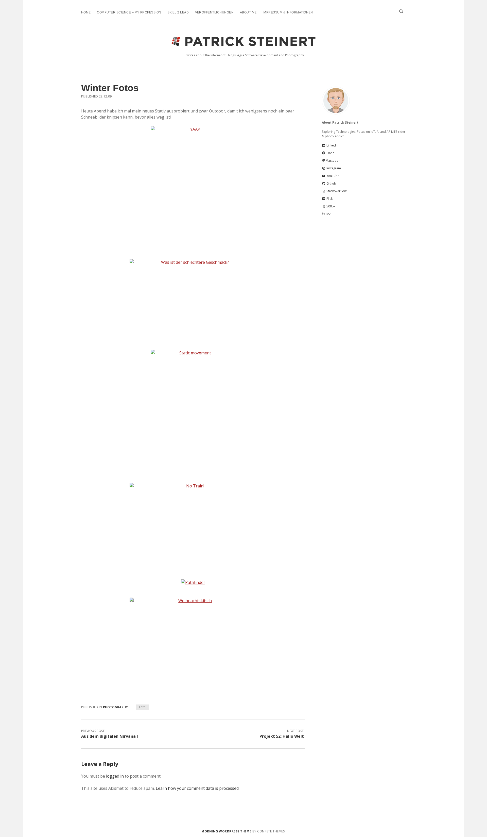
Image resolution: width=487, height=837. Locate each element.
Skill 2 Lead (178, 12)
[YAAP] (193, 189)
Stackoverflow (336, 191)
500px (330, 206)
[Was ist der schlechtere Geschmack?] (193, 301)
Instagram (333, 168)
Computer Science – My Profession (129, 12)
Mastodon (333, 160)
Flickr (330, 198)
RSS (328, 214)
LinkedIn (332, 145)
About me (248, 12)
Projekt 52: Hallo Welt (281, 736)
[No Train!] (193, 525)
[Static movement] (193, 413)
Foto (142, 707)
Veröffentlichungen (214, 12)
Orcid (330, 153)
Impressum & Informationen (288, 12)
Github (331, 183)
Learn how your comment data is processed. (197, 788)
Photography (115, 707)
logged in (115, 776)
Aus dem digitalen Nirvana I (109, 736)
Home (86, 12)
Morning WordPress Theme (226, 831)
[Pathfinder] (193, 582)
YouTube (332, 176)
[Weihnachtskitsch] (193, 640)
